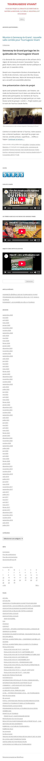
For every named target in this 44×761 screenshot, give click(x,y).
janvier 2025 (6, 325)
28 (3, 583)
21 (3, 580)
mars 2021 (6, 430)
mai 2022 (5, 394)
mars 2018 (6, 484)
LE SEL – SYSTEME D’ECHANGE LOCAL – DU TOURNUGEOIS (21, 693)
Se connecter (7, 731)
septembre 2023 (8, 356)
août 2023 (6, 359)
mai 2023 (5, 364)
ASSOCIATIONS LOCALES (10, 613)
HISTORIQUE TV (8, 678)
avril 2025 (6, 320)
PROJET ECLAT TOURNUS (10, 713)
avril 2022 (6, 397)
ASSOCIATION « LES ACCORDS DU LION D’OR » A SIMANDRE (21, 606)
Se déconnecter (7, 734)
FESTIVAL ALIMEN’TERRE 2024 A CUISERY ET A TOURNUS (20, 644)
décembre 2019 (7, 466)
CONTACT (6, 626)
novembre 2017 (7, 487)
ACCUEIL (5, 598)
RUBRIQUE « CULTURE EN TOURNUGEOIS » (16, 726)
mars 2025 (6, 323)
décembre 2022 (7, 377)
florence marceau (15, 150)
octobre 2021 (7, 412)
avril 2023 (6, 366)
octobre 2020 (7, 443)
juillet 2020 (6, 448)
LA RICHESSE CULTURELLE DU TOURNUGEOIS (17, 744)
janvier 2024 (6, 346)
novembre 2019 (7, 469)
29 (9, 583)
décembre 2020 (7, 438)
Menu (22, 19)
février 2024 (6, 343)
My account (6, 698)
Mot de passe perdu (9, 695)
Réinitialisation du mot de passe (13, 719)
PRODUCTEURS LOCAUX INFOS (12, 706)
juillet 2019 (6, 479)
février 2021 (6, 433)
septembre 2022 (8, 384)
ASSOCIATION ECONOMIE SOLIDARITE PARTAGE (18, 608)
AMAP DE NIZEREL (9, 619)
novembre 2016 (7, 515)
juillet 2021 (6, 420)
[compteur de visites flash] (13, 177)
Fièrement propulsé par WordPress (13, 757)
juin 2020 (5, 451)
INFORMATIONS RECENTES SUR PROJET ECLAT (17, 683)
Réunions (6, 147)
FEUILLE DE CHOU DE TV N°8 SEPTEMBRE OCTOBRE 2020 (22, 654)
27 (36, 580)
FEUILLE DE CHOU (8, 647)
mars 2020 (6, 459)
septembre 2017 (8, 489)
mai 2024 (5, 338)
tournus (23, 152)
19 (31, 578)
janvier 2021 (6, 435)
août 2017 (6, 492)
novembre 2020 (7, 441)
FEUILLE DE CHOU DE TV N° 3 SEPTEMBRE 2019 (19, 652)
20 (36, 578)
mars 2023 (6, 369)
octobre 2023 (7, 353)
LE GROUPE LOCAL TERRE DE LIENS (14, 690)
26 (31, 580)
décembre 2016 (7, 512)
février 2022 (6, 402)
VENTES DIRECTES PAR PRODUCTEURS (15, 742)
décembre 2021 (7, 407)
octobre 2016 (7, 518)
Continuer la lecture (16, 139)
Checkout (6, 624)
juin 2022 (5, 392)
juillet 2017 (6, 494)
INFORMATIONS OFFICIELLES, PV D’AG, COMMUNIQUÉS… (21, 680)
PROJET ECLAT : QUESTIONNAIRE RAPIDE (16, 716)
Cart (4, 621)
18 (25, 578)
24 (20, 580)
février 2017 (6, 507)
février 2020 (6, 461)
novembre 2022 (7, 379)
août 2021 (6, 418)
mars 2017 (6, 505)
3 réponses (6, 45)
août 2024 (6, 335)
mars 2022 (6, 400)
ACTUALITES (6, 601)
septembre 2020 (8, 446)
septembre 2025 (8, 315)
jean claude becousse (28, 150)
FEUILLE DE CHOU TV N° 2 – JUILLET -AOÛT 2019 (19, 670)
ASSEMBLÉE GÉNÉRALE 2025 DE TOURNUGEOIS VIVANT (20, 294)
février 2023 (6, 371)
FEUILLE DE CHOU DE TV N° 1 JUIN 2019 (16, 649)
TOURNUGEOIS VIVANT (22, 4)
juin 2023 (5, 361)
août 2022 (6, 387)
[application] (22, 199)
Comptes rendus (34, 144)
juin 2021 (5, 423)
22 (9, 580)
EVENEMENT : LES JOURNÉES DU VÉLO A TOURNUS (18, 302)
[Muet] (35, 208)
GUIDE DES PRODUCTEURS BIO (12, 675)
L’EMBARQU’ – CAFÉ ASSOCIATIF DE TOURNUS (17, 685)
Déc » (37, 585)
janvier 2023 (6, 374)
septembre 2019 (8, 474)
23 (14, 580)
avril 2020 (6, 456)
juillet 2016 (6, 525)
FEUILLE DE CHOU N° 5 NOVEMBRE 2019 (16, 660)
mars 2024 (6, 341)
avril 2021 (6, 428)
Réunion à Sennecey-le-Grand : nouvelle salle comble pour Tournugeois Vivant (22, 38)
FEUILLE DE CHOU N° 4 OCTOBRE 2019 (16, 657)
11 (25, 575)
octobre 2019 (7, 471)
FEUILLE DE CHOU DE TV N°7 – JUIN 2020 (16, 672)
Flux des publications (9, 554)
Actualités (26, 144)
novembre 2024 (7, 328)
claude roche (24, 147)
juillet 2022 (6, 389)
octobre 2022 (7, 382)
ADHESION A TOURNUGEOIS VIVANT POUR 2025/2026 (20, 603)
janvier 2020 (6, 464)
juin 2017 (5, 497)
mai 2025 (5, 318)
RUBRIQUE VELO (8, 729)
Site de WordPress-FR (9, 560)
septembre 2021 (8, 415)
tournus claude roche (33, 152)
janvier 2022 (6, 405)
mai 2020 (5, 453)
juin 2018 (5, 482)
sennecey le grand (14, 152)
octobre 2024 (7, 330)
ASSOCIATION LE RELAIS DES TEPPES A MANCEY (18, 611)
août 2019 (6, 476)
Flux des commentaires (10, 557)
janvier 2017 (6, 510)
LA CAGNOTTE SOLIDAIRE (11, 688)
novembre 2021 (7, 410)
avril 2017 (6, 502)
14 (3, 578)
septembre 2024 (8, 333)
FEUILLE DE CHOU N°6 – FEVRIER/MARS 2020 (18, 662)
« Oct (4, 585)
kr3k (17, 155)
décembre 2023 (7, 348)
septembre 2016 (8, 520)
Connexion (6, 552)
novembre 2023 (7, 351)
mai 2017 (5, 500)
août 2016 (6, 523)
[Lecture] (5, 208)
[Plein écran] (39, 208)
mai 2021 (5, 425)
